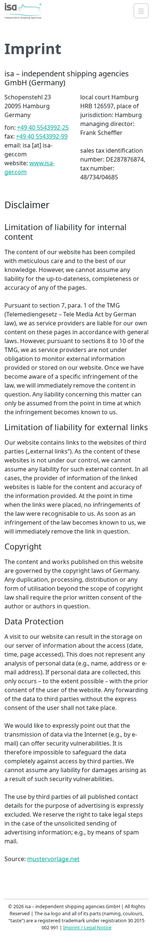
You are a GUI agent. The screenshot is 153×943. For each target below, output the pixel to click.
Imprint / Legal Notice (87, 927)
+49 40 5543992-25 (43, 127)
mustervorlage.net (53, 859)
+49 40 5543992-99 (42, 136)
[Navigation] (141, 10)
